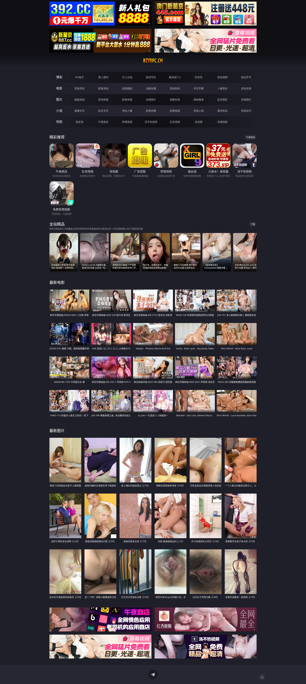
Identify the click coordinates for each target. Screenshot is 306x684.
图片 (59, 99)
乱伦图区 (222, 99)
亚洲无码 (79, 88)
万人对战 (127, 77)
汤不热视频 (151, 122)
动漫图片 (151, 99)
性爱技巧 (246, 111)
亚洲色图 (103, 99)
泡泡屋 (198, 122)
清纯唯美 (198, 99)
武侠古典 (151, 111)
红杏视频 (175, 122)
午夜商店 (103, 122)
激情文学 (79, 111)
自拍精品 (127, 88)
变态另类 (246, 88)
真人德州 (103, 77)
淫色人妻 (127, 111)
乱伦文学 (103, 111)
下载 (253, 224)
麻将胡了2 (175, 77)
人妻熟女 (222, 88)
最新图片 (57, 430)
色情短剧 (222, 122)
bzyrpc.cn (153, 60)
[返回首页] (262, 677)
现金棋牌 (222, 77)
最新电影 (57, 282)
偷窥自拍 (79, 99)
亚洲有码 (175, 88)
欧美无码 (103, 88)
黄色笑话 (222, 111)
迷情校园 (175, 111)
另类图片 (246, 99)
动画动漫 (151, 88)
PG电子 (79, 77)
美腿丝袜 (175, 99)
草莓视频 (127, 122)
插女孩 (79, 122)
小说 (59, 111)
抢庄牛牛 (246, 77)
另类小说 (198, 111)
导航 (59, 122)
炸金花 (198, 77)
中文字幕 (198, 88)
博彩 (59, 77)
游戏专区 (151, 77)
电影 (59, 88)
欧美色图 (127, 99)
